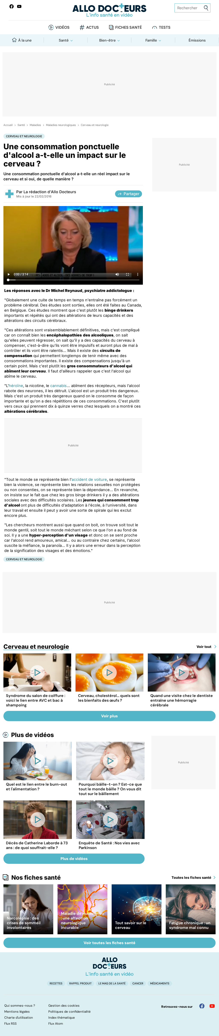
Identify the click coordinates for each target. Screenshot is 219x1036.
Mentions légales (17, 1011)
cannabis (58, 385)
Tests (164, 27)
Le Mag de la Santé (112, 983)
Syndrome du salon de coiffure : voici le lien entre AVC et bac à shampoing (35, 700)
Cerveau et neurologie (94, 125)
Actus (92, 27)
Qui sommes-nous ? (19, 1005)
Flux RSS (10, 1023)
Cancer (137, 983)
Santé (64, 40)
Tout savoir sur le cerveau (130, 925)
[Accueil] (109, 966)
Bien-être (107, 40)
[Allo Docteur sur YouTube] (212, 1006)
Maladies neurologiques (61, 125)
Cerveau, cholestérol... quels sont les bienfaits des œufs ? (109, 698)
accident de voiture (89, 479)
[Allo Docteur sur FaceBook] (11, 6)
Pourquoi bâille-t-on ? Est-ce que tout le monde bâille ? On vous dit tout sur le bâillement (110, 789)
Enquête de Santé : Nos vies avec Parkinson (109, 845)
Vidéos (62, 27)
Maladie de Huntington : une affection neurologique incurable (82, 920)
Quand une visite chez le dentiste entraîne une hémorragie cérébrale (181, 700)
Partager (131, 193)
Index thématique (61, 1017)
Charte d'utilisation (18, 1017)
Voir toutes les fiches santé (109, 942)
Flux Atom (55, 1023)
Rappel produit (80, 983)
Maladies (35, 125)
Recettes (56, 983)
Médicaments (159, 983)
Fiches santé (128, 27)
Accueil (8, 125)
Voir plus (109, 716)
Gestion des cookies (64, 1005)
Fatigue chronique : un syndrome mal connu (189, 925)
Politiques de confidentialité (69, 1011)
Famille (151, 40)
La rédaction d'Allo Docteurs (50, 192)
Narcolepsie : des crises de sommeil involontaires (24, 923)
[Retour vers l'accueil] (109, 10)
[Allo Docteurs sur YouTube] (19, 6)
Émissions (197, 40)
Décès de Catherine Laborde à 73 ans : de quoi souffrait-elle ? (37, 845)
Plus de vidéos (32, 734)
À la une (25, 40)
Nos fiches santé (36, 877)
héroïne (16, 385)
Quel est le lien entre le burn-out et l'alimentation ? (36, 787)
